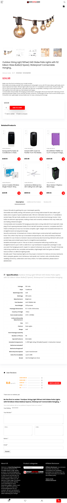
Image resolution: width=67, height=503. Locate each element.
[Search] (64, 2)
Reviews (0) (47, 202)
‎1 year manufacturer (31, 351)
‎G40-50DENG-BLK (30, 302)
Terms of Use (49, 479)
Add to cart (17, 108)
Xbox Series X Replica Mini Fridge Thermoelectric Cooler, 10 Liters (55, 187)
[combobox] (33, 467)
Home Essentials (27, 73)
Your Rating (7, 408)
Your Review (8, 412)
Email (6, 445)
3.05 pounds (29, 305)
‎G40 (26, 293)
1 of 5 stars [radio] (12, 407)
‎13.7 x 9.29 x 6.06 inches (32, 308)
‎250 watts (28, 296)
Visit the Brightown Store (32, 358)
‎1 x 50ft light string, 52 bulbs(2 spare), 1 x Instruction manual (43, 342)
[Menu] (2, 2)
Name (6, 438)
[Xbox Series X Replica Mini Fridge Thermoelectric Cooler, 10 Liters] (56, 173)
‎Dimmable (28, 339)
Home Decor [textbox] (33, 467)
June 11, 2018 (28, 355)
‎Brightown (28, 299)
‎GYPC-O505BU (29, 315)
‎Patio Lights (28, 326)
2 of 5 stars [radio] (13, 407)
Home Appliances (6, 148)
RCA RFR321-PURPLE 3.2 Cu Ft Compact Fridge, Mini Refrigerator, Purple (55, 152)
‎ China (27, 312)
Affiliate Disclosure (51, 480)
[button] (64, 6)
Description (20, 202)
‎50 (26, 336)
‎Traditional (28, 289)
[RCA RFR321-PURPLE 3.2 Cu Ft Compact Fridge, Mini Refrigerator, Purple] (56, 139)
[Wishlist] (25, 501)
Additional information (34, 202)
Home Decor (19, 73)
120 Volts (27, 286)
